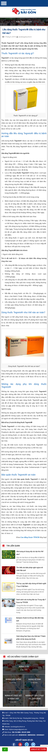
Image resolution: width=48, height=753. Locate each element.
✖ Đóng (40, 370)
